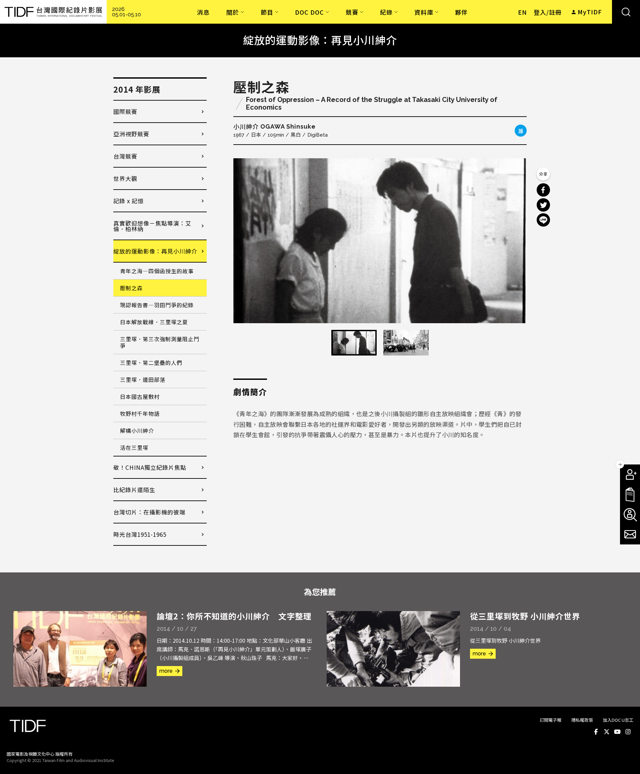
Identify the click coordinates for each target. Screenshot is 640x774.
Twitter (606, 732)
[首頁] (53, 11)
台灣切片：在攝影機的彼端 (149, 512)
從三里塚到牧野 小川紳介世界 (525, 616)
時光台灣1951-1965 (139, 534)
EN (522, 12)
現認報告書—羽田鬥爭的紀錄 (157, 305)
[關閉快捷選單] (620, 464)
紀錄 (386, 12)
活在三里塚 (134, 447)
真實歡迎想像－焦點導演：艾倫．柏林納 (152, 226)
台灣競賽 (125, 156)
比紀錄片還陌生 (134, 489)
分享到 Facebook (543, 190)
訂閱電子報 (550, 720)
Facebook (596, 732)
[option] (380, 240)
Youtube (617, 732)
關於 (232, 12)
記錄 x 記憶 (128, 201)
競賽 (352, 12)
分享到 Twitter (543, 205)
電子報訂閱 (630, 534)
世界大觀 (125, 178)
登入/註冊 (548, 12)
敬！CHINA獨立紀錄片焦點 (149, 467)
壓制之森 (131, 288)
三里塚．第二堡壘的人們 (151, 363)
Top (626, 760)
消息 (203, 12)
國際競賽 (125, 111)
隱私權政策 (582, 720)
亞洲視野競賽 (131, 134)
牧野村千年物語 (140, 413)
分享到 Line (543, 220)
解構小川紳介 (137, 430)
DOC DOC (309, 12)
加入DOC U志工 (618, 720)
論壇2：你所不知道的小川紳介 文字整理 (234, 616)
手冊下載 (630, 494)
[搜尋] (626, 12)
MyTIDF (590, 11)
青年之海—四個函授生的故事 (157, 271)
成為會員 (630, 474)
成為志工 (630, 514)
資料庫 (423, 12)
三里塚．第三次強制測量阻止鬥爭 (159, 342)
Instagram (628, 732)
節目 (267, 12)
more (166, 671)
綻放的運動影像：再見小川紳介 (155, 251)
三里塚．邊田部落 (142, 380)
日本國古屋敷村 (140, 396)
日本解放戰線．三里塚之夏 (154, 322)
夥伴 (461, 12)
